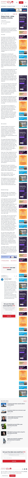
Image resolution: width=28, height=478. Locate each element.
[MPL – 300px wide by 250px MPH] (23, 63)
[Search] (17, 2)
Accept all (12, 475)
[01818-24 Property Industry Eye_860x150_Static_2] (9, 256)
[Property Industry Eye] (7, 2)
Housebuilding (4, 422)
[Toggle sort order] (14, 276)
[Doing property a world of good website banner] (23, 52)
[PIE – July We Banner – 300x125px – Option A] (23, 37)
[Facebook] (24, 6)
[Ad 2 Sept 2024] (23, 45)
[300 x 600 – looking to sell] (23, 22)
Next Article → (14, 260)
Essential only (5, 475)
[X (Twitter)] (22, 6)
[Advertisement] (23, 70)
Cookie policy (18, 472)
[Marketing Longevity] (23, 32)
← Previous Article (5, 260)
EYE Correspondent (6, 21)
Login (21, 2)
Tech (8, 14)
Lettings (3, 444)
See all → (25, 401)
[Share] (16, 276)
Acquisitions (3, 407)
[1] (23, 57)
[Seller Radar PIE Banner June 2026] (14, 10)
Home (2, 14)
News (5, 14)
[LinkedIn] (26, 6)
